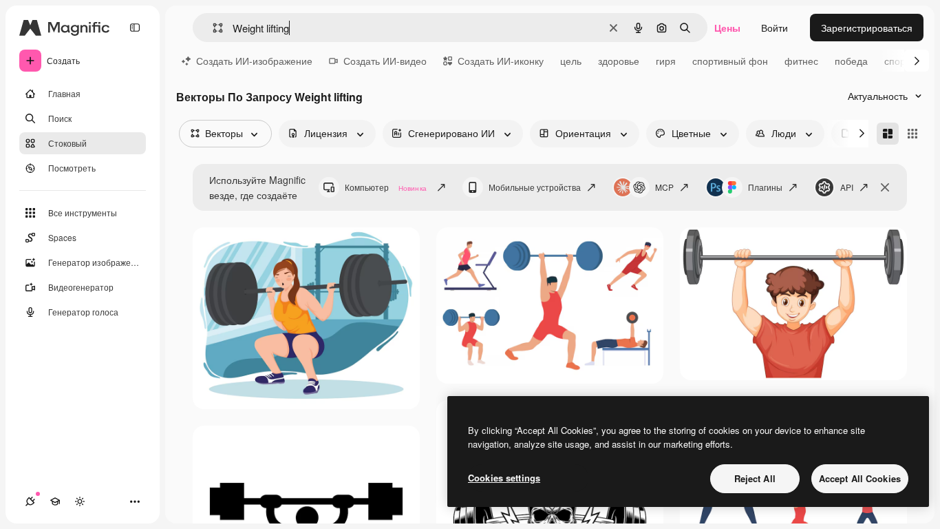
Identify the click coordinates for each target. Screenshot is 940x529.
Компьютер (386, 187)
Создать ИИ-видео (385, 61)
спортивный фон (730, 61)
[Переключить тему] (80, 501)
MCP (664, 187)
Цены (727, 27)
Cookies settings (504, 477)
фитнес (801, 61)
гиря (666, 61)
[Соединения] (30, 501)
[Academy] (55, 501)
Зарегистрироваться (866, 27)
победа (851, 61)
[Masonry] (888, 134)
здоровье (618, 61)
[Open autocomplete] (212, 28)
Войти (774, 27)
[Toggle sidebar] (135, 28)
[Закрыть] (884, 187)
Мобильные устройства (535, 187)
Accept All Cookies (860, 478)
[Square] (912, 134)
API (846, 187)
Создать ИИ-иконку (501, 61)
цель (570, 61)
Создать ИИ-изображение (254, 61)
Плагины (765, 187)
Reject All (755, 478)
